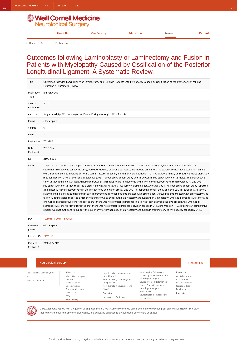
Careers (128, 339)
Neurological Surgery (53, 262)
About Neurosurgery (75, 276)
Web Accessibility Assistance (171, 339)
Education (135, 33)
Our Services (72, 279)
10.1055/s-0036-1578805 (58, 218)
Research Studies (184, 282)
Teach (76, 5)
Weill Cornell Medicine (27, 5)
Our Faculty (98, 33)
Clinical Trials (182, 279)
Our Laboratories (184, 276)
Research (170, 33)
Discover (62, 5)
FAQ (68, 295)
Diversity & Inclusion (75, 289)
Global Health (145, 291)
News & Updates (73, 282)
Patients (204, 33)
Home (30, 33)
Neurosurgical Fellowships (151, 272)
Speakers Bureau (74, 286)
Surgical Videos (183, 286)
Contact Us (195, 263)
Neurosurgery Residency (114, 297)
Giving (139, 339)
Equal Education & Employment (106, 339)
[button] (231, 5)
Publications (181, 289)
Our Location (31, 262)
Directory (150, 339)
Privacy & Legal (81, 339)
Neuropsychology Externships (153, 282)
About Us (62, 33)
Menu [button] (5, 8)
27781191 (49, 236)
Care (47, 5)
